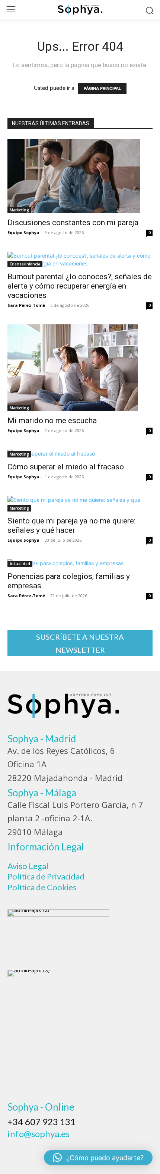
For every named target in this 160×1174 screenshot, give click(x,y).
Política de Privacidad (45, 876)
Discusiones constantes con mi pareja (72, 222)
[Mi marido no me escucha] (80, 367)
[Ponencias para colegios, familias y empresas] (80, 563)
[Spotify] (76, 1145)
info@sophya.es (38, 1133)
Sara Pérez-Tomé (26, 305)
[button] (98, 1157)
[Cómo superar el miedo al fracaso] (80, 453)
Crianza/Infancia (25, 264)
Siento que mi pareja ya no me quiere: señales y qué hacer (71, 525)
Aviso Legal (27, 866)
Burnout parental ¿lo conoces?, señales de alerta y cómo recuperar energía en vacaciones (79, 286)
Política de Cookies (42, 887)
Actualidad (20, 563)
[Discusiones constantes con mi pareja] (80, 176)
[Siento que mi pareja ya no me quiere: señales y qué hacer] (80, 504)
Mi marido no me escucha (52, 420)
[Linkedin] (56, 1145)
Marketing (19, 210)
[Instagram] (36, 1145)
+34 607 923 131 (41, 1121)
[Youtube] (96, 1145)
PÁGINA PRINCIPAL (102, 88)
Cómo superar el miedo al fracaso (65, 466)
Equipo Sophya (23, 232)
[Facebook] (15, 1145)
